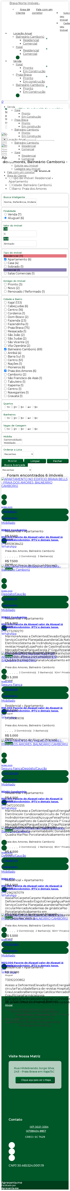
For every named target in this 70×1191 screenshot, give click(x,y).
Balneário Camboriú (30, 36)
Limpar (35, 461)
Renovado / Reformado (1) (26, 291)
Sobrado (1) (16, 266)
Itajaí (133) (15, 302)
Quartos (8, 403)
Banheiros (9, 414)
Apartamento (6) (19, 259)
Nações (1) (15, 363)
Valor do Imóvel (12, 225)
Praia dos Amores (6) (22, 371)
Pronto (28, 68)
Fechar (57, 461)
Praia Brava (24, 74)
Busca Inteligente (14, 197)
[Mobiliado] (13, 442)
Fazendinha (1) (18, 324)
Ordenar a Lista (12, 449)
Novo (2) (14, 288)
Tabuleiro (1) (16, 381)
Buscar (12, 461)
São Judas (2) (17, 338)
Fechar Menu (18, 95)
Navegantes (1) (18, 392)
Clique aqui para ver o (36, 1080)
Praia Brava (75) (19, 327)
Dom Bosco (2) (18, 317)
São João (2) (16, 335)
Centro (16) (15, 309)
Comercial (30, 43)
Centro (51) (15, 360)
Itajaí (19, 47)
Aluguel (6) (16, 218)
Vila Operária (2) (19, 345)
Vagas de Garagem (14, 425)
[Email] (35, 1145)
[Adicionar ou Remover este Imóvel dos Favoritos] (4, 502)
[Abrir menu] (1, 102)
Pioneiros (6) (16, 367)
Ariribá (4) (14, 353)
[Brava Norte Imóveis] (35, 1158)
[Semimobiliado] (13, 439)
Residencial (31, 40)
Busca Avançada (14, 465)
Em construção (34, 81)
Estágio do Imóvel (14, 280)
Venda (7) (15, 214)
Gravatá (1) (15, 396)
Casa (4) (13, 263)
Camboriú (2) (17, 374)
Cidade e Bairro (12, 299)
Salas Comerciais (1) (21, 273)
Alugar (9, 569)
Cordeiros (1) (16, 313)
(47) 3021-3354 (39, 1126)
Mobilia (7, 436)
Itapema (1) (16, 385)
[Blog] (35, 1151)
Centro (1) (15, 389)
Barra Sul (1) (16, 356)
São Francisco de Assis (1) (25, 378)
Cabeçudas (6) (18, 306)
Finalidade (9, 210)
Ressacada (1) (17, 331)
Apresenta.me (11, 1182)
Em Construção (34, 71)
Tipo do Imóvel (12, 252)
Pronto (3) (15, 284)
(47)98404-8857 (36, 1131)
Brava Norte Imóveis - (25, 3)
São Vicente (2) (18, 342)
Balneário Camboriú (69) (25, 349)
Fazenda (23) (17, 320)
